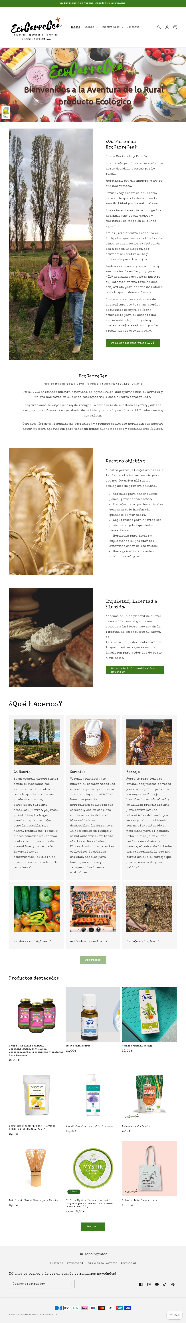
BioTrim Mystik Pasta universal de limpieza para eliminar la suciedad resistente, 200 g (89, 1203)
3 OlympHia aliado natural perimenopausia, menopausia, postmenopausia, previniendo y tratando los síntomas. (36, 1050)
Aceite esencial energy (137, 1046)
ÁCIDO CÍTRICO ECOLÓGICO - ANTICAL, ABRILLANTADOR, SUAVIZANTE (32, 1128)
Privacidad (75, 1263)
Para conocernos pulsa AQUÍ (132, 343)
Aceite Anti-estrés (78, 1046)
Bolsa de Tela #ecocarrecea (139, 1200)
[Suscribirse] (70, 1284)
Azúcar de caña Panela (136, 1126)
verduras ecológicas (30, 941)
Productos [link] (93, 960)
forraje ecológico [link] (140, 941)
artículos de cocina (86, 941)
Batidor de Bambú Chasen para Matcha (33, 1200)
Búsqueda (56, 1263)
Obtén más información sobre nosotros (133, 670)
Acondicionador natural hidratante (90, 1126)
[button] (90, 27)
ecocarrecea (24, 1315)
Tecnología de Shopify (44, 1315)
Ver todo (93, 1226)
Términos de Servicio (102, 1263)
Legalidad (128, 1263)
